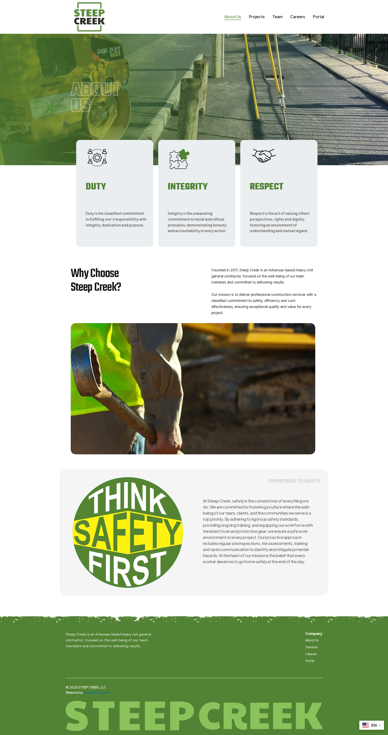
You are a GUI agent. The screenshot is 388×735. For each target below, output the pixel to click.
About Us (232, 16)
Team (277, 16)
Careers (297, 16)
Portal (318, 16)
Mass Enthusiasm (96, 692)
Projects (257, 16)
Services (311, 647)
